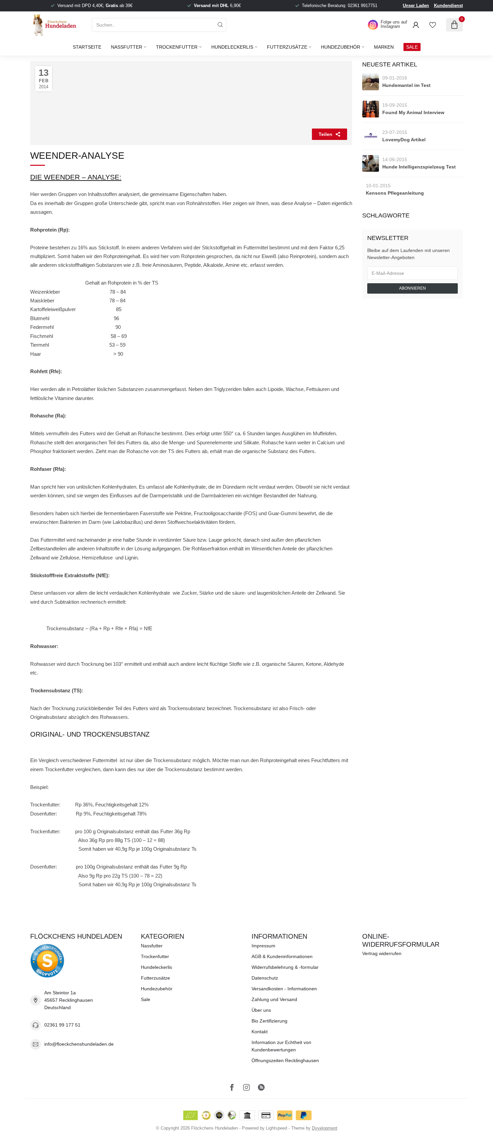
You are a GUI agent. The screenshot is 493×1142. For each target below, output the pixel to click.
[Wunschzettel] (432, 25)
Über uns (261, 1010)
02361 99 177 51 (62, 1025)
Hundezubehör (340, 47)
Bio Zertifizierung (269, 1021)
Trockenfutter (177, 47)
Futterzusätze (287, 47)
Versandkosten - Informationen (284, 988)
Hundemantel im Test (406, 85)
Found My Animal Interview (413, 112)
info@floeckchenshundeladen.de (79, 1044)
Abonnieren (412, 288)
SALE (412, 47)
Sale (145, 999)
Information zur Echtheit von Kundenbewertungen (281, 1046)
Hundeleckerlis (232, 47)
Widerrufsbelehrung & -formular (285, 967)
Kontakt (260, 1031)
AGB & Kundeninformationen (282, 956)
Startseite (87, 47)
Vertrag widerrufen (381, 953)
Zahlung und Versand (274, 999)
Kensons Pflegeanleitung (395, 193)
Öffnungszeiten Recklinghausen (285, 1060)
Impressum (263, 945)
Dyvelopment (324, 1128)
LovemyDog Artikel (404, 139)
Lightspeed (276, 1128)
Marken (384, 47)
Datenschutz (265, 978)
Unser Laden (416, 5)
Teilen (325, 134)
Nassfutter (126, 47)
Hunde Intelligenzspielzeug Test (419, 166)
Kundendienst (448, 5)
